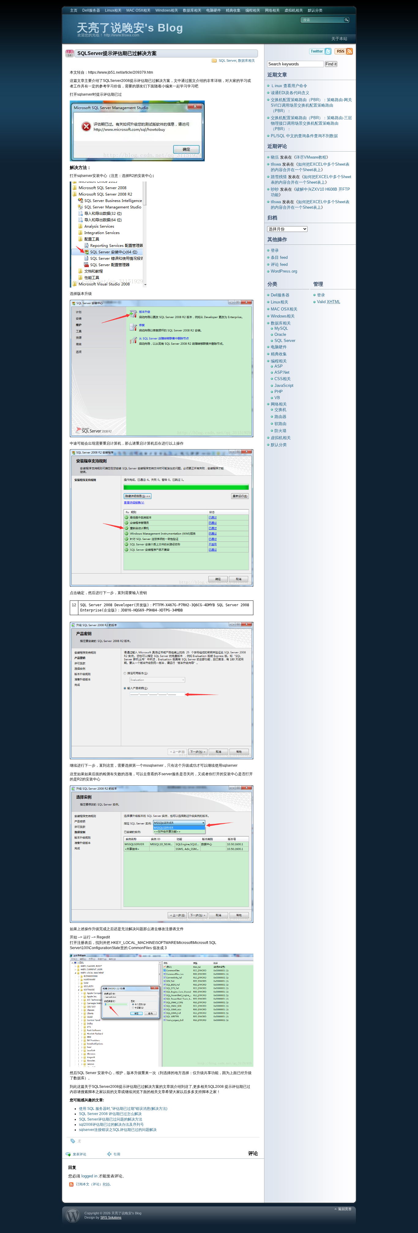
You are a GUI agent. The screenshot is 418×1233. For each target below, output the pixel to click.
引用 (117, 1154)
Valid (328, 301)
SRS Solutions (110, 1217)
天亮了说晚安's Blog (130, 27)
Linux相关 (113, 10)
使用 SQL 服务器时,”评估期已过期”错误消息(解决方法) (123, 1108)
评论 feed (279, 264)
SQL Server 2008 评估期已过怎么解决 (110, 1114)
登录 (275, 250)
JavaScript (283, 385)
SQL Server (227, 60)
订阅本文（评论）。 (94, 1184)
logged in (89, 1176)
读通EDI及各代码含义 (290, 92)
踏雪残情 (279, 176)
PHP (278, 391)
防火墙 (280, 430)
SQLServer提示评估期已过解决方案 (117, 53)
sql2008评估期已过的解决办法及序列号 (111, 1124)
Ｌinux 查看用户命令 (289, 85)
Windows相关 (166, 10)
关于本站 (339, 38)
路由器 (280, 416)
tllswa (276, 164)
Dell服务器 (91, 10)
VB (277, 397)
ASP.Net (281, 372)
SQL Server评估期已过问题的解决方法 (110, 1119)
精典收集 (233, 10)
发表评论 (79, 1154)
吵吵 (275, 189)
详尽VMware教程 (311, 157)
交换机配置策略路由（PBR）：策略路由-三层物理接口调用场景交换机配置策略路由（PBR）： (311, 123)
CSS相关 (282, 378)
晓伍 (275, 157)
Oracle (280, 334)
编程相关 (252, 10)
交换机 (280, 409)
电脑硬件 (213, 10)
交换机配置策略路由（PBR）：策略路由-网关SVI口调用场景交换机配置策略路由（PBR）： (311, 105)
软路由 (280, 423)
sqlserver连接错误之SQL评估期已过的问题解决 (118, 1130)
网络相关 (272, 10)
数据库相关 (192, 10)
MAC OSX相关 (138, 10)
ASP (278, 366)
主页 (73, 10)
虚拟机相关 (294, 10)
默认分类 (315, 10)
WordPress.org (284, 271)
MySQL (281, 328)
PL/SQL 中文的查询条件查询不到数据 (304, 136)
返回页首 (345, 1209)
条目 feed (279, 257)
